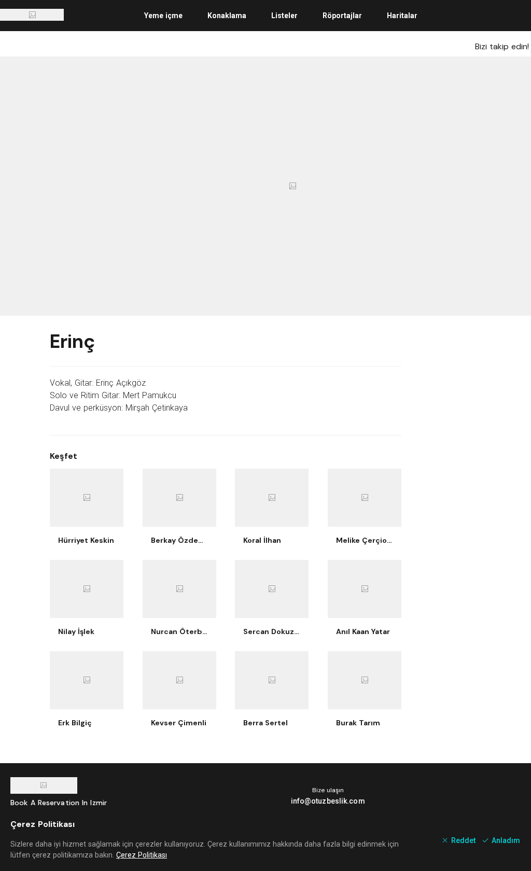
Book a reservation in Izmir (58, 802)
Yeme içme (163, 15)
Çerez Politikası (141, 855)
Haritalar (402, 15)
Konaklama (226, 15)
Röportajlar (342, 15)
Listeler (284, 15)
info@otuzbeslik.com (328, 801)
